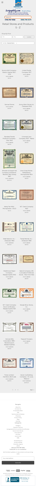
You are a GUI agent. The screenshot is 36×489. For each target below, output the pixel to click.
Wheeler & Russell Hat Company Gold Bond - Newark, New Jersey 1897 (9, 173)
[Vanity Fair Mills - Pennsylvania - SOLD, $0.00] (9, 195)
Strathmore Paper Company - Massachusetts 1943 (9, 272)
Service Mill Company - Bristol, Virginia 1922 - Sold (9, 72)
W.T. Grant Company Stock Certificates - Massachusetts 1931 (9, 306)
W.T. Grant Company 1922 (26, 207)
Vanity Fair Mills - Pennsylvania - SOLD (9, 207)
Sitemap (18, 421)
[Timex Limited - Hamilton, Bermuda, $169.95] (9, 363)
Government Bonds (18, 431)
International (18, 432)
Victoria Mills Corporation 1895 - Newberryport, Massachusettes (9, 342)
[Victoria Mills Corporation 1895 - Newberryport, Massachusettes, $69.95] (9, 327)
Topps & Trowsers (26, 339)
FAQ (18, 412)
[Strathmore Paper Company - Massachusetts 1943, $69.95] (9, 259)
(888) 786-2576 (26, 20)
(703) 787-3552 (10, 20)
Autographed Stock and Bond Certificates (18, 429)
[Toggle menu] (2, 2)
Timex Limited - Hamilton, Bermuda (9, 376)
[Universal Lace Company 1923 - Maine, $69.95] (26, 125)
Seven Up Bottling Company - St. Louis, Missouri (26, 377)
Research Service (18, 427)
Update (29, 37)
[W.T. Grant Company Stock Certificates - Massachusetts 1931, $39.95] (9, 293)
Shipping (18, 416)
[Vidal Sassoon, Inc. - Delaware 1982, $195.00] (9, 227)
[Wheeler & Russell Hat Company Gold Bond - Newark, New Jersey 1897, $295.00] (9, 159)
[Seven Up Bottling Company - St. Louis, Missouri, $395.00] (26, 363)
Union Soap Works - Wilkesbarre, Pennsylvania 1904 (26, 172)
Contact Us (18, 409)
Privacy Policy (18, 417)
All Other (18, 434)
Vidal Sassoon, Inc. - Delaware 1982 (9, 239)
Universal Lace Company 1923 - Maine (26, 137)
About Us (18, 407)
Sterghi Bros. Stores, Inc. (26, 306)
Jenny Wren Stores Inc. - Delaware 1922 (26, 105)
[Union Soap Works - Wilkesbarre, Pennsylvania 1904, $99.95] (26, 159)
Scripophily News (18, 410)
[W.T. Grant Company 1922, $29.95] (26, 195)
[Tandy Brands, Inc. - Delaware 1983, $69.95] (26, 227)
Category (18, 425)
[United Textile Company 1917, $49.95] (26, 58)
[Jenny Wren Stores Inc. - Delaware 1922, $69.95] (26, 92)
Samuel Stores (9, 104)
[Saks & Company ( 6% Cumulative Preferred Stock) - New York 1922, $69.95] (26, 259)
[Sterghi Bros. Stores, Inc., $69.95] (26, 293)
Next (31, 390)
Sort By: (5, 43)
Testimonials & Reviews (18, 414)
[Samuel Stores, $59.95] (9, 92)
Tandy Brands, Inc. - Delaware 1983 (26, 239)
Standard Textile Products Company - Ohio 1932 (9, 138)
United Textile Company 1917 (26, 71)
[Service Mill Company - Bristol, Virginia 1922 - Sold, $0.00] (9, 58)
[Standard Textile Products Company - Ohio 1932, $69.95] (9, 125)
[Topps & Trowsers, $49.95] (26, 327)
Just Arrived (18, 436)
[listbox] (12, 43)
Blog (18, 419)
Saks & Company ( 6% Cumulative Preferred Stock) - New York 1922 (26, 272)
